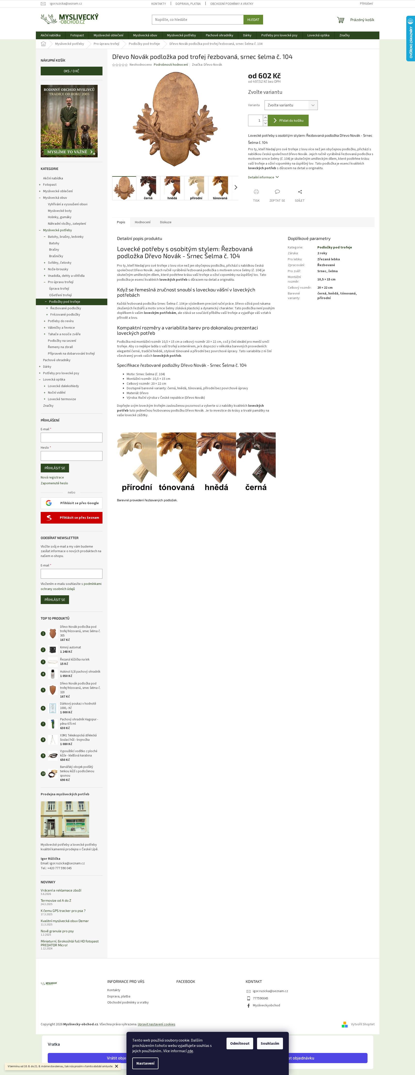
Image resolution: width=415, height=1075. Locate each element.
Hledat (253, 19)
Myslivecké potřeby (57, 230)
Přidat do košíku (291, 120)
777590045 (260, 998)
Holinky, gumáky (59, 217)
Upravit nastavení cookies (156, 1024)
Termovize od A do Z (56, 900)
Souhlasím (270, 1043)
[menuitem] (50, 35)
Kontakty (158, 4)
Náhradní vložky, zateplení (67, 223)
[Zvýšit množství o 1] (265, 117)
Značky (48, 405)
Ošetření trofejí (60, 295)
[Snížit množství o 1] (265, 123)
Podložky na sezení (62, 340)
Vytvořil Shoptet (363, 1024)
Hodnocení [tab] (142, 222)
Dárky (47, 366)
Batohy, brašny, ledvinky (66, 236)
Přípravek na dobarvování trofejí (71, 353)
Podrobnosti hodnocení (171, 65)
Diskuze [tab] (166, 222)
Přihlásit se (55, 468)
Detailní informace (261, 177)
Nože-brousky (58, 269)
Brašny (54, 249)
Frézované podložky (65, 314)
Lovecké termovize (62, 399)
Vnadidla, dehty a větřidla (66, 275)
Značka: (207, 64)
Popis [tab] (121, 222)
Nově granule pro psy (57, 931)
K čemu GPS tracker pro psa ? (63, 910)
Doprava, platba (188, 4)
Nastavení (145, 1063)
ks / (71, 71)
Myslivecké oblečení (58, 191)
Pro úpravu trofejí (60, 282)
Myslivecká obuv (55, 197)
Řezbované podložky (65, 308)
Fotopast (49, 184)
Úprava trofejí (59, 288)
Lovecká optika (54, 379)
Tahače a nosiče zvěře (64, 334)
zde (190, 1051)
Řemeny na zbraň (60, 347)
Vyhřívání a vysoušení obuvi (67, 204)
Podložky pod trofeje (64, 301)
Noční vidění (56, 392)
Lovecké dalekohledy (63, 386)
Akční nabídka (53, 178)
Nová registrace (52, 477)
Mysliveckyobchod (266, 1005)
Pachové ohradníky (56, 360)
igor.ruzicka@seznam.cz (270, 991)
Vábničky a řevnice (61, 327)
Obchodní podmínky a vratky (231, 4)
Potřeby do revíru (61, 321)
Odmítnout (240, 1043)
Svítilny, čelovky (59, 262)
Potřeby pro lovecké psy (61, 373)
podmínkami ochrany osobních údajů (71, 586)
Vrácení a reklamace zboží (61, 890)
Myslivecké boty (60, 210)
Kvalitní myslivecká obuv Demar (65, 921)
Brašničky (56, 256)
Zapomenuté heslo (54, 483)
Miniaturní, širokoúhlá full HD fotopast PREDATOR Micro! (70, 943)
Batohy (54, 243)
